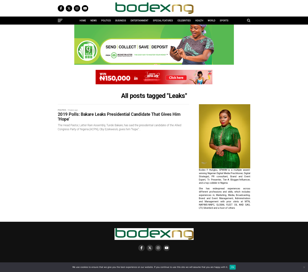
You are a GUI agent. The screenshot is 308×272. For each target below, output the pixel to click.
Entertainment (139, 20)
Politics (106, 20)
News (93, 20)
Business (120, 20)
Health (199, 20)
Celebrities (184, 20)
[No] (304, 267)
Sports (224, 20)
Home (83, 20)
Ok (232, 267)
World (211, 20)
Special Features (163, 20)
